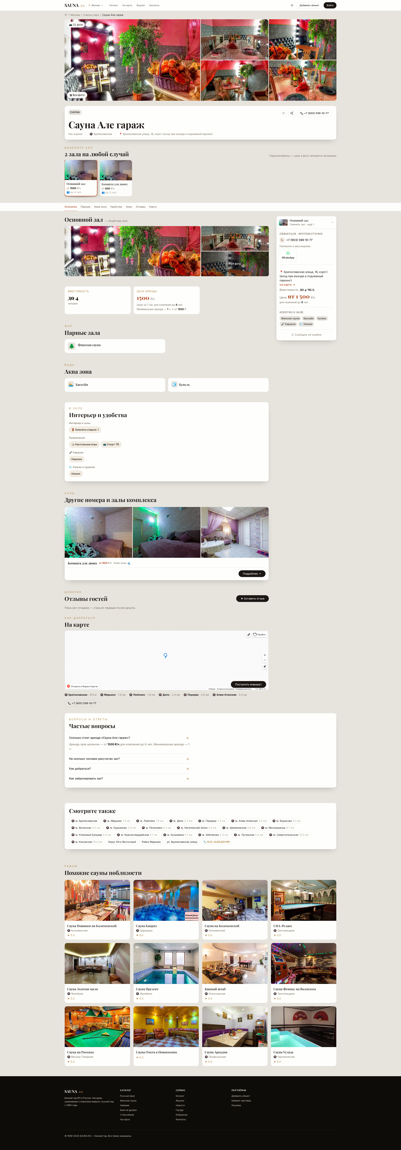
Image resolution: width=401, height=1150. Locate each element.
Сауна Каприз (146, 926)
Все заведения (216, 841)
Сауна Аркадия (216, 1052)
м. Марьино (116, 820)
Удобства (116, 206)
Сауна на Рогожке (80, 1052)
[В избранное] (283, 113)
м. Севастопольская (288, 834)
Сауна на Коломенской (222, 926)
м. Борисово (286, 820)
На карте (127, 5)
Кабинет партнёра (241, 1100)
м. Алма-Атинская (248, 820)
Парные (85, 206)
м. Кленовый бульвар (91, 834)
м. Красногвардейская (137, 834)
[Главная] (66, 14)
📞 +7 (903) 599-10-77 (314, 113)
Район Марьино (151, 841)
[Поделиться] (291, 113)
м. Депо (180, 820)
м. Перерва (211, 820)
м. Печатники (156, 827)
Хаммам (124, 1105)
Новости (180, 1105)
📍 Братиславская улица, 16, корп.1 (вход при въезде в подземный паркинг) (166, 134)
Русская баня (127, 1096)
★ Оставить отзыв (252, 598)
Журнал (140, 5)
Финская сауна (128, 1100)
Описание (71, 206)
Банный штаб (215, 989)
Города (179, 1110)
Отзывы (140, 206)
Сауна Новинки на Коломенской (92, 926)
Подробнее (250, 573)
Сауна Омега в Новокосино (156, 1052)
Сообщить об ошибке (308, 334)
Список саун (91, 14)
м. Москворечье (277, 827)
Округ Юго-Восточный (122, 841)
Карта (152, 206)
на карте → (287, 284)
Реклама (236, 1105)
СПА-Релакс (282, 926)
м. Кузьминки (177, 834)
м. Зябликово (213, 834)
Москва (75, 14)
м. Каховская (86, 841)
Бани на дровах (128, 1110)
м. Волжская (85, 827)
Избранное (181, 1114)
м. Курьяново (121, 827)
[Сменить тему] (292, 5)
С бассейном (127, 1114)
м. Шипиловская (238, 827)
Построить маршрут (248, 684)
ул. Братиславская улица (182, 841)
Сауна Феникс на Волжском (294, 989)
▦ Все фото (77, 95)
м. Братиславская (84, 820)
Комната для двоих (82, 563)
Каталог (113, 5)
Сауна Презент (147, 989)
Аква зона (100, 206)
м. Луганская (248, 834)
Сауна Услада (283, 1052)
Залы (129, 206)
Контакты (154, 5)
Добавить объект (309, 5)
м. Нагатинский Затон (196, 827)
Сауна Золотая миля (82, 989)
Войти (330, 5)
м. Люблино (149, 820)
